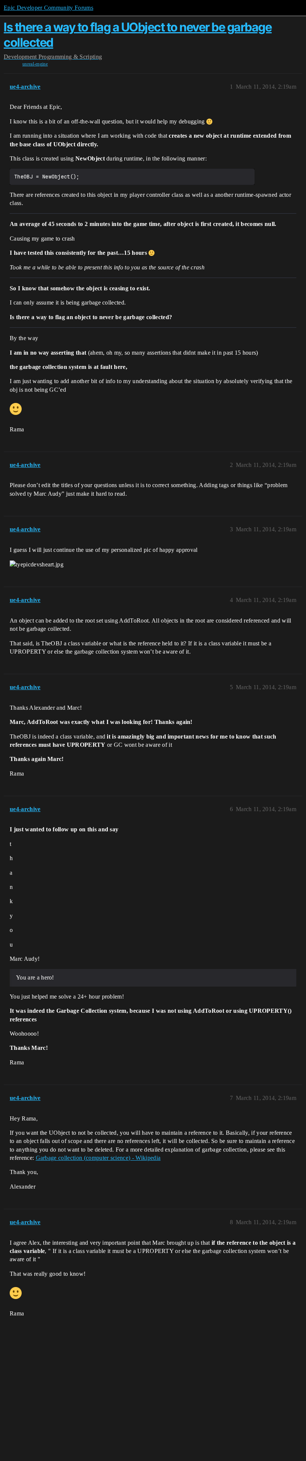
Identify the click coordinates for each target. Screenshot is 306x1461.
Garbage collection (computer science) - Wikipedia (98, 1158)
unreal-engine (35, 64)
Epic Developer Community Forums (48, 7)
